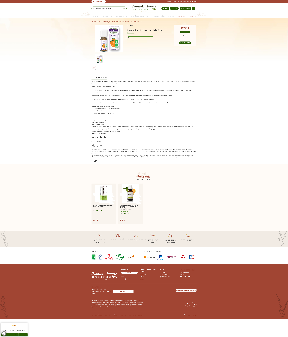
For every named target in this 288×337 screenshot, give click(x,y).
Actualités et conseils (187, 270)
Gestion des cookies (137, 315)
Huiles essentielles (117, 22)
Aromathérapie (106, 22)
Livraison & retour (164, 274)
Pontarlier (143, 276)
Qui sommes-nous (165, 276)
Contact (182, 274)
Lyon (141, 278)
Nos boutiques (184, 272)
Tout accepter (23, 335)
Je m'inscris (123, 291)
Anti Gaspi (192, 16)
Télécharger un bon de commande (186, 290)
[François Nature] (144, 8)
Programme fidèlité (165, 278)
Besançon (143, 274)
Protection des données (125, 315)
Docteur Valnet (130, 32)
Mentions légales (113, 315)
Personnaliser (14, 335)
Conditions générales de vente (99, 315)
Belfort (142, 280)
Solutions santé (185, 276)
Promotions (181, 16)
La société (162, 272)
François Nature (96, 22)
